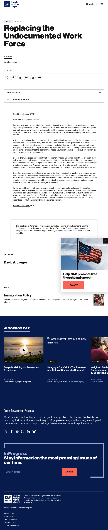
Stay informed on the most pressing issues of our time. (50, 458)
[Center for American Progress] (7, 4)
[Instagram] (23, 431)
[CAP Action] (12, 499)
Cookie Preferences (11, 525)
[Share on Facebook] (13, 77)
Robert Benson (52, 382)
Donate (90, 4)
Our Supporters (10, 522)
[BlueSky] (34, 431)
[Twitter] (6, 431)
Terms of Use (9, 513)
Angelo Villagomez (24, 382)
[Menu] (102, 4)
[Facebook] (11, 431)
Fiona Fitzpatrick (10, 382)
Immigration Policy (17, 295)
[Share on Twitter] (6, 77)
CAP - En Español (10, 519)
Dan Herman (63, 382)
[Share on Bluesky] (26, 77)
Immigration (9, 70)
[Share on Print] (39, 77)
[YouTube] (17, 431)
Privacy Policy (9, 516)
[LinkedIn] (28, 431)
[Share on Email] (33, 77)
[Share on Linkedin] (19, 77)
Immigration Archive (30, 119)
